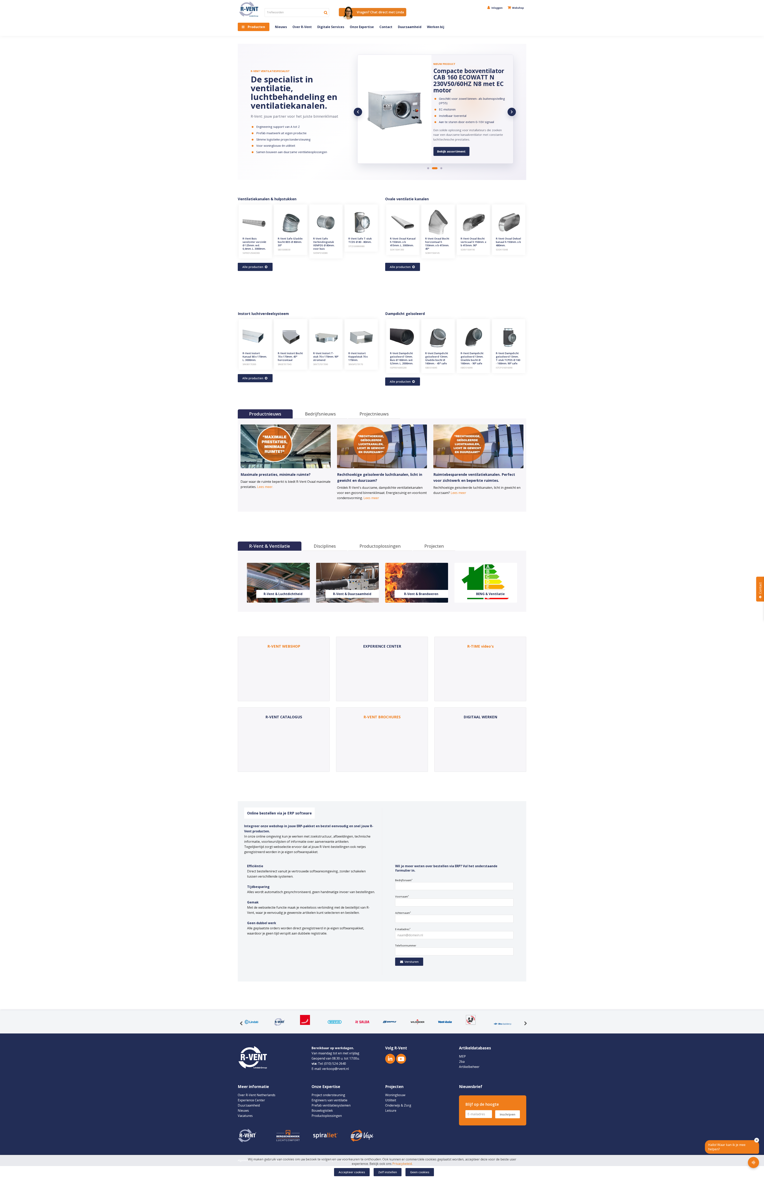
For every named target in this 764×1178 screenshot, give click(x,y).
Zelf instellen (387, 1172)
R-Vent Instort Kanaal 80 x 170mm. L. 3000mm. (255, 356)
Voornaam (402, 896)
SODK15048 (502, 249)
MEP (462, 1056)
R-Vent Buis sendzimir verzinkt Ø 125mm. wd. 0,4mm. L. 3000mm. (254, 243)
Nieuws (281, 27)
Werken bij (435, 27)
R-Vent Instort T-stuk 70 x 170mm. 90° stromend (325, 356)
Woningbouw (395, 1095)
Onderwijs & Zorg (398, 1105)
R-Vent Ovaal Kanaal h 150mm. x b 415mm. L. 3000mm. (403, 242)
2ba (462, 1061)
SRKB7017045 (284, 364)
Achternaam (403, 913)
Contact (385, 27)
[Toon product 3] (439, 168)
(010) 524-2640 (335, 1063)
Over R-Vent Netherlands (256, 1095)
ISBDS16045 (431, 367)
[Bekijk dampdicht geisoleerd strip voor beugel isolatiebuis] (395, 109)
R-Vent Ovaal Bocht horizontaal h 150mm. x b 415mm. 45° (437, 243)
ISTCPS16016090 (504, 367)
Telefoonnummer (405, 945)
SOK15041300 (397, 249)
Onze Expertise (362, 27)
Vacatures (245, 1115)
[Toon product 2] (433, 168)
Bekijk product (448, 145)
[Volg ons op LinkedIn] (390, 1058)
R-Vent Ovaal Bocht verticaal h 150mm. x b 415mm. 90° (473, 242)
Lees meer (371, 498)
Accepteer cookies (352, 1172)
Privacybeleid (402, 1163)
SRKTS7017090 (320, 364)
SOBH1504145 (432, 252)
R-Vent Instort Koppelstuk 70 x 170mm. (358, 356)
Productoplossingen (327, 1115)
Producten (256, 27)
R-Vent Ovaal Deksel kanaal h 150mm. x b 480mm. (508, 242)
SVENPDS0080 (320, 252)
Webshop (518, 8)
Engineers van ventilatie (329, 1100)
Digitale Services (330, 27)
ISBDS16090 (467, 367)
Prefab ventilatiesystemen (331, 1105)
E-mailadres (402, 929)
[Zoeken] (325, 13)
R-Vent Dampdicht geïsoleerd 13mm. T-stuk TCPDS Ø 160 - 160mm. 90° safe (508, 358)
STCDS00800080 (356, 246)
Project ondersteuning (328, 1095)
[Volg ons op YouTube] (401, 1058)
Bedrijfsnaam (403, 880)
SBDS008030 (284, 249)
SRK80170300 (249, 364)
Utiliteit (390, 1100)
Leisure (390, 1110)
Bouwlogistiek (322, 1110)
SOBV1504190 (468, 249)
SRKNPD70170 (355, 364)
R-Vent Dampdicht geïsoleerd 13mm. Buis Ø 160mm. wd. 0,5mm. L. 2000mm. (401, 358)
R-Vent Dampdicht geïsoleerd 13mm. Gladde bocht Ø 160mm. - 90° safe (472, 358)
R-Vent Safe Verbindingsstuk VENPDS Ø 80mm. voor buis (323, 243)
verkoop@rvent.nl (335, 1069)
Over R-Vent (302, 27)
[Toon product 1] (428, 168)
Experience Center (251, 1100)
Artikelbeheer (469, 1067)
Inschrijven (507, 1114)
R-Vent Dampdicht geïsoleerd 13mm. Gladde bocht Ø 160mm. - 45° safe (436, 358)
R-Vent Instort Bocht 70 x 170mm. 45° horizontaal (290, 356)
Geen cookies (419, 1172)
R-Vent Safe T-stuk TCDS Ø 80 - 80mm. (360, 240)
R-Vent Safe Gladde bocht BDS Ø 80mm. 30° (290, 242)
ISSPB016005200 (398, 367)
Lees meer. (265, 487)
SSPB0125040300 (251, 252)
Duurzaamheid (409, 27)
